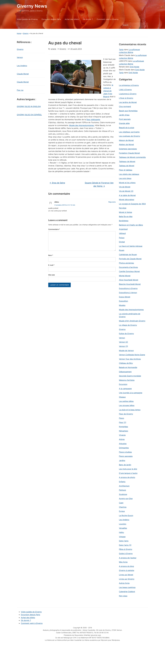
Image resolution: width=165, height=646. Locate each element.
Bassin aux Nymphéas (128, 111)
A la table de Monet (127, 195)
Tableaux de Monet (127, 161)
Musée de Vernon (126, 350)
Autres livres (124, 583)
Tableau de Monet (126, 166)
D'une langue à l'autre (128, 473)
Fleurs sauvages (126, 456)
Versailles (123, 528)
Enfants (122, 481)
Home (19, 33)
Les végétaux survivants (129, 132)
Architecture (124, 486)
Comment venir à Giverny (108, 19)
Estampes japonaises (128, 149)
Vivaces (122, 435)
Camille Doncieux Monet (129, 271)
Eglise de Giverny (126, 333)
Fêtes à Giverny (125, 549)
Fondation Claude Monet (129, 153)
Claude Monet (23, 74)
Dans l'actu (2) (125, 545)
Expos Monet (124, 297)
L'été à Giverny (125, 89)
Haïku (121, 532)
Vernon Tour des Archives (130, 359)
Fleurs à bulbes (125, 452)
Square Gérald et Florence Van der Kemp (99, 184)
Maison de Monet (126, 140)
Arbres (122, 439)
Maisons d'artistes (126, 380)
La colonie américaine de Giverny (129, 315)
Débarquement (125, 372)
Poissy (121, 238)
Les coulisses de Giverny (129, 136)
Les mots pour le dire (128, 469)
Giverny (26, 33)
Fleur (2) (122, 422)
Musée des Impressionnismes (81, 125)
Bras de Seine (57, 183)
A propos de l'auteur (127, 558)
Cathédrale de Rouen (128, 254)
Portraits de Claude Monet (130, 259)
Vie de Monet (124, 187)
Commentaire (54, 229)
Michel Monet (124, 276)
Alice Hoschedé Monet (128, 280)
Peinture (122, 490)
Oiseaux (122, 397)
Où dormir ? (88, 19)
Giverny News (32, 6)
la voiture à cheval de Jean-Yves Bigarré (108, 91)
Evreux (122, 511)
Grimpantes (124, 448)
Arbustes (122, 443)
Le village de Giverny (128, 325)
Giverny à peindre (126, 570)
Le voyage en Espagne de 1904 (132, 204)
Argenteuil (123, 229)
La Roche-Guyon (126, 515)
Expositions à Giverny (128, 288)
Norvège (122, 208)
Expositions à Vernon (128, 292)
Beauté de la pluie (126, 127)
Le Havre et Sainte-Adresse (130, 246)
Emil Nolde (134, 67)
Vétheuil (122, 233)
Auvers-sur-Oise (126, 498)
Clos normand (125, 106)
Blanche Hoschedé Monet (130, 284)
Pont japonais (125, 119)
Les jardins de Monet (128, 102)
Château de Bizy (126, 363)
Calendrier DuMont (127, 591)
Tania (121, 49)
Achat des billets (72, 19)
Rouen (121, 250)
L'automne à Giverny (127, 94)
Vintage (122, 537)
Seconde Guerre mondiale (130, 376)
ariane (53, 49)
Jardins (122, 460)
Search (145, 25)
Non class (123, 596)
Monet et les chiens (127, 183)
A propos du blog (126, 566)
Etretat (122, 242)
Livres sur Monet (126, 575)
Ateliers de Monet (126, 144)
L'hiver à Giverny (126, 98)
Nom (50, 255)
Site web (51, 275)
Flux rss (20, 90)
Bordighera (123, 221)
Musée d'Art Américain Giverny (132, 321)
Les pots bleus (125, 178)
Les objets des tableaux (129, 174)
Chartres (122, 507)
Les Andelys (22, 65)
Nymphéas (123, 426)
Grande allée (124, 123)
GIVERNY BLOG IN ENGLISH (29, 106)
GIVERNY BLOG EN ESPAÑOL (29, 115)
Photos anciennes (126, 263)
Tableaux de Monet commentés (132, 157)
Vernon (20, 57)
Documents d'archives (128, 267)
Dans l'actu (123, 541)
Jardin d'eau (124, 115)
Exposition (123, 301)
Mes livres (123, 562)
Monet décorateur (126, 199)
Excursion (123, 384)
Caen (121, 503)
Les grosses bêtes (126, 405)
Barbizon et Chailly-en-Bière (131, 225)
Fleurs (121, 418)
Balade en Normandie (128, 367)
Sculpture (123, 494)
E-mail (51, 265)
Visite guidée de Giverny (27, 19)
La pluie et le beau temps (129, 410)
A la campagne (125, 388)
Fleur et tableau (125, 170)
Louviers (122, 524)
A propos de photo (127, 477)
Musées (122, 305)
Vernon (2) (123, 342)
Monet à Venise (125, 212)
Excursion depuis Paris (51, 19)
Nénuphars (123, 431)
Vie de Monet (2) (126, 191)
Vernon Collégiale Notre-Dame (132, 355)
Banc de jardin (125, 465)
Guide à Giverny (126, 553)
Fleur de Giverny (126, 414)
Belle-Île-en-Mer (126, 216)
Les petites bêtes (126, 401)
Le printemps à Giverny (129, 85)
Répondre (112, 202)
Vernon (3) (123, 346)
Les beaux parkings (127, 587)
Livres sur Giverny (126, 579)
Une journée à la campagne (130, 393)
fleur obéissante (93, 119)
